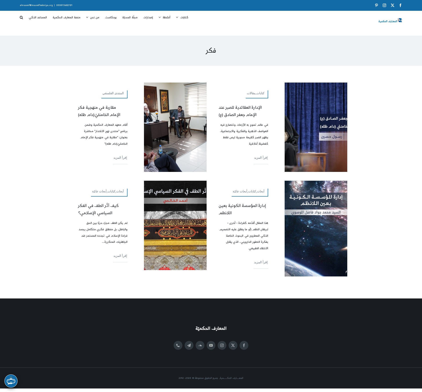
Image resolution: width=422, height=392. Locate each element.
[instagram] (222, 345)
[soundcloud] (200, 345)
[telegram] (189, 345)
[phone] (178, 345)
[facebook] (244, 345)
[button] (21, 16)
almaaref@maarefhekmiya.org (36, 5)
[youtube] (211, 345)
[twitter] (233, 345)
